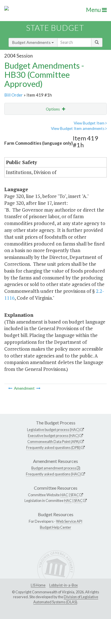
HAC (64, 495)
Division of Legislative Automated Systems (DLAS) (65, 599)
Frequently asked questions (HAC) (53, 474)
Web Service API (69, 521)
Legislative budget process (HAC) (53, 429)
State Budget (55, 27)
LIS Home (38, 585)
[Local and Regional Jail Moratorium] (10, 388)
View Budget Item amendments (78, 128)
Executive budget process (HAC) (53, 435)
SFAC (74, 495)
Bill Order (13, 94)
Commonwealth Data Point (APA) (53, 441)
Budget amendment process (53, 468)
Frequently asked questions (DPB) (53, 447)
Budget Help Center (55, 527)
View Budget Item (89, 123)
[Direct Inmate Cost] (38, 388)
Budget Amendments (32, 42)
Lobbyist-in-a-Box (63, 585)
